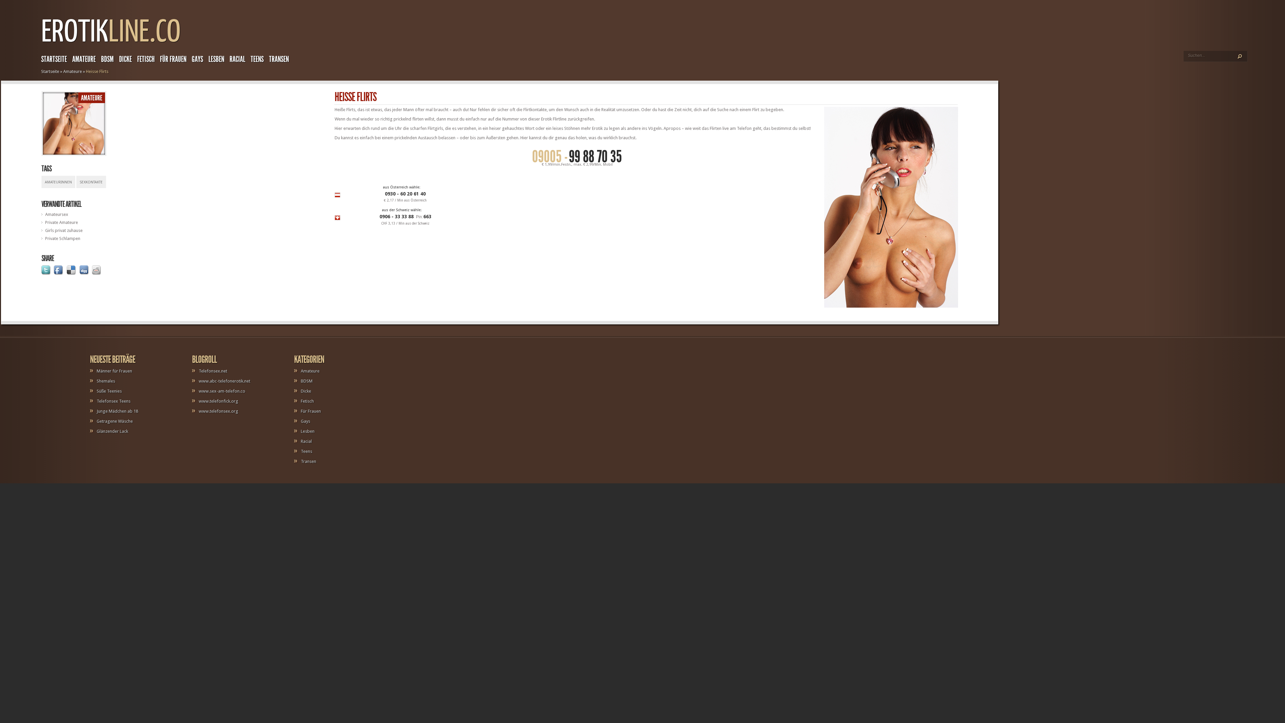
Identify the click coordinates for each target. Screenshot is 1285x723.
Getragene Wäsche (115, 421)
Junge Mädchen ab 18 (117, 411)
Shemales (106, 381)
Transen (279, 59)
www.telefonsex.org (218, 411)
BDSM (107, 59)
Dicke (125, 59)
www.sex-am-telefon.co (222, 391)
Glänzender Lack (112, 431)
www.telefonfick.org (218, 401)
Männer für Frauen (114, 371)
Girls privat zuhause (64, 230)
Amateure (84, 59)
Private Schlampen (62, 238)
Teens (257, 59)
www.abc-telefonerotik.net (224, 381)
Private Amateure (61, 222)
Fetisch (146, 59)
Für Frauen (173, 59)
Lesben (216, 59)
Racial (237, 59)
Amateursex (56, 214)
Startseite (54, 59)
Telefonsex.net (213, 371)
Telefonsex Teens (114, 401)
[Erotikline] (110, 45)
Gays (197, 59)
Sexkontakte (91, 182)
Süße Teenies (109, 391)
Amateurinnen (58, 182)
